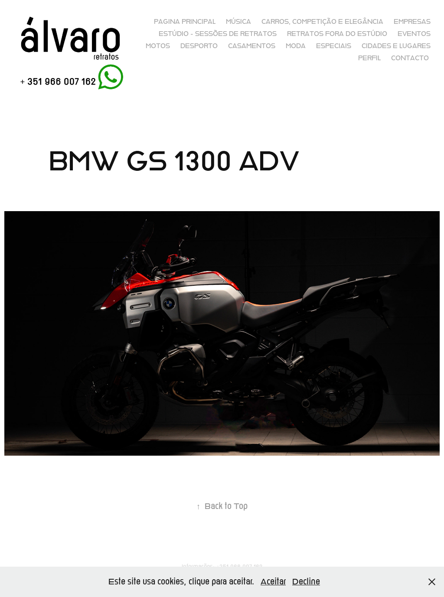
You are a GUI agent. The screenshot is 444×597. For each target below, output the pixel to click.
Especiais (333, 46)
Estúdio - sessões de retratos (218, 34)
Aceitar (273, 582)
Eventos (414, 34)
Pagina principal (184, 22)
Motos (158, 46)
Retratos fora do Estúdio (337, 34)
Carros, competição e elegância (322, 22)
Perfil (369, 58)
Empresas (412, 22)
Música (238, 22)
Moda (296, 46)
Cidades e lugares (396, 46)
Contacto (410, 58)
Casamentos (251, 46)
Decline (306, 582)
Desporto (199, 46)
